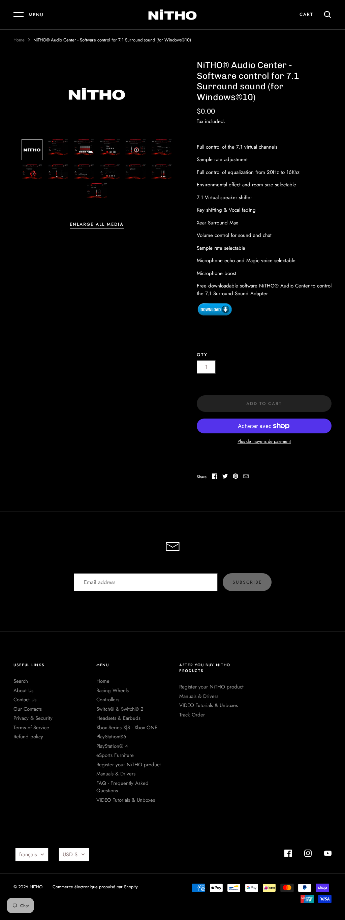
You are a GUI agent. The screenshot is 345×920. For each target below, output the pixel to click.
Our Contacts (27, 709)
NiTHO (36, 887)
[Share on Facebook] (214, 477)
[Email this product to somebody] (246, 477)
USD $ (70, 854)
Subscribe (247, 582)
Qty (202, 354)
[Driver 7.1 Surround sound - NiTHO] (32, 149)
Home (19, 40)
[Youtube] (328, 854)
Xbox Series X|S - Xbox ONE (126, 727)
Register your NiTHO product (128, 764)
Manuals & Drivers (115, 773)
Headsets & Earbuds (118, 718)
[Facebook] (288, 854)
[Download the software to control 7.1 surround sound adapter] (215, 314)
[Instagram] (308, 854)
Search (20, 681)
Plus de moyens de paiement (264, 441)
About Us (23, 690)
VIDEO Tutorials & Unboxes (125, 800)
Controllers (107, 699)
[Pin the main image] (235, 477)
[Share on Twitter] (225, 477)
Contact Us (24, 699)
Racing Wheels (112, 690)
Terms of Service (31, 727)
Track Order (192, 714)
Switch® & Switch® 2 (120, 709)
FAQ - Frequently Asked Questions (122, 787)
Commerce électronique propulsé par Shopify (95, 887)
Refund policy (28, 736)
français (28, 854)
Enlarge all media (96, 224)
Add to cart (264, 403)
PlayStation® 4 (112, 746)
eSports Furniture (115, 755)
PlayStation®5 (111, 736)
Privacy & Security (33, 718)
